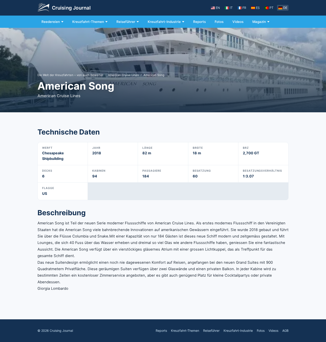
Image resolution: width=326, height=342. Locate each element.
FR (244, 8)
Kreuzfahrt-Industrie (164, 22)
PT (271, 8)
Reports (199, 22)
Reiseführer (125, 22)
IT (231, 8)
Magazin (259, 22)
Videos (238, 22)
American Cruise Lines (123, 75)
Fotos (219, 22)
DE (285, 8)
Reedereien (50, 22)
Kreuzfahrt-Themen (88, 22)
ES (258, 8)
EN (218, 8)
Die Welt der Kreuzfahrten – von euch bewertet (70, 75)
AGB (285, 330)
